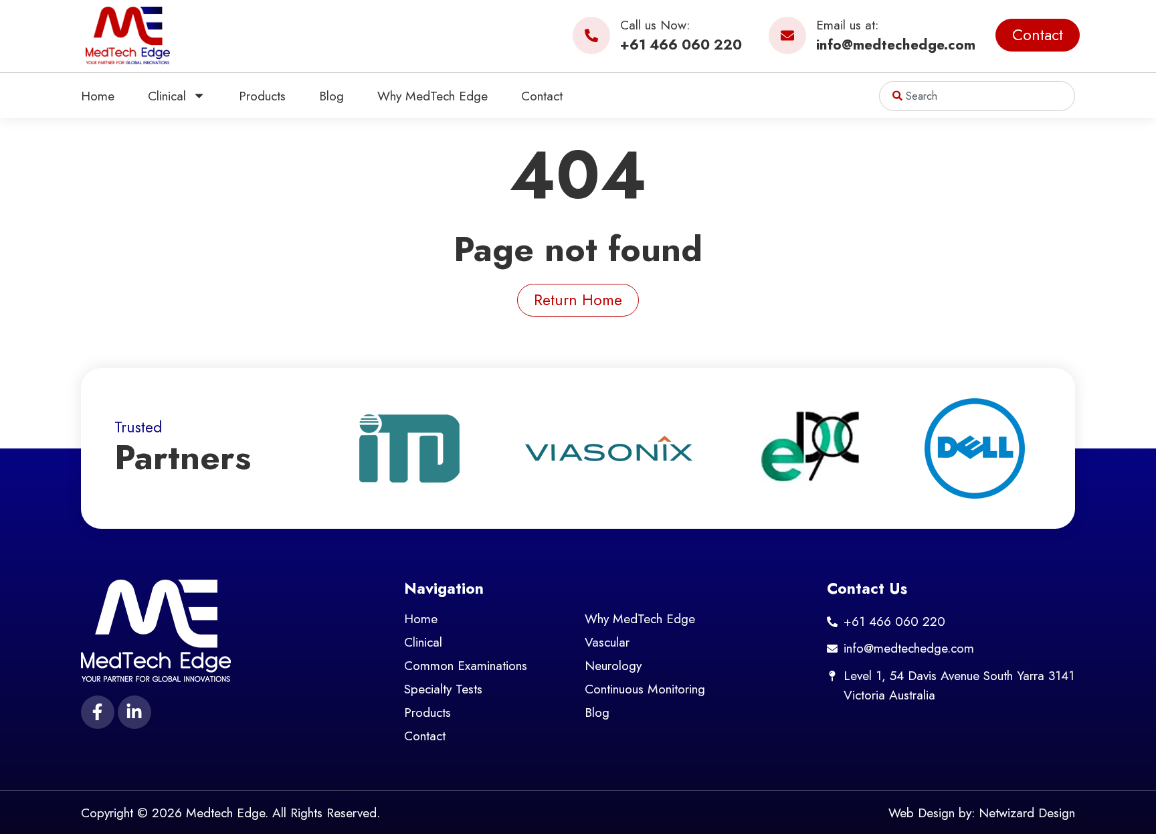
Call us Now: (655, 24)
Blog (331, 95)
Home (97, 95)
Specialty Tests (443, 688)
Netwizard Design (1027, 812)
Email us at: (847, 24)
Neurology (613, 665)
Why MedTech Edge (432, 95)
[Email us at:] (787, 35)
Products (262, 95)
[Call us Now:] (591, 35)
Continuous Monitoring (645, 688)
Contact (542, 95)
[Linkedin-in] (134, 712)
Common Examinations (465, 665)
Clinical (167, 95)
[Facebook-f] (97, 712)
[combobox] (977, 96)
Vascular (607, 642)
